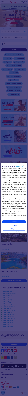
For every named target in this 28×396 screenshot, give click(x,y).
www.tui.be (19, 166)
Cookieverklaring (18, 232)
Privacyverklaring (10, 232)
